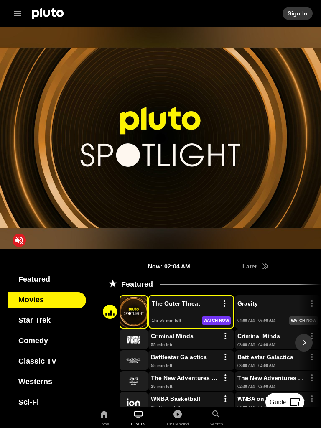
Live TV (138, 423)
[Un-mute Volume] (19, 240)
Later (250, 266)
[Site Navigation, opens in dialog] (20, 13)
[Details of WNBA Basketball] (225, 399)
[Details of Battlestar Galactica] (225, 357)
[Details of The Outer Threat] (224, 304)
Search (216, 423)
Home (104, 423)
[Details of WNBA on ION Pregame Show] (311, 399)
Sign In (298, 13)
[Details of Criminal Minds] (225, 336)
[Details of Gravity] (311, 304)
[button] (124, 312)
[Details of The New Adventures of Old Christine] (225, 378)
